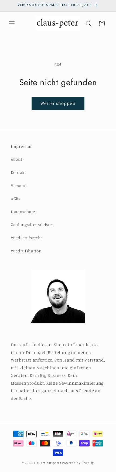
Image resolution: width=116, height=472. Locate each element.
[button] (11, 23)
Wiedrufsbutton (26, 250)
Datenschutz (23, 211)
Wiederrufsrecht (26, 237)
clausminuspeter (48, 463)
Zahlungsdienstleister (32, 224)
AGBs (15, 198)
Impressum (22, 146)
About (16, 159)
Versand (19, 185)
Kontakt (18, 172)
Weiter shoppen (57, 103)
